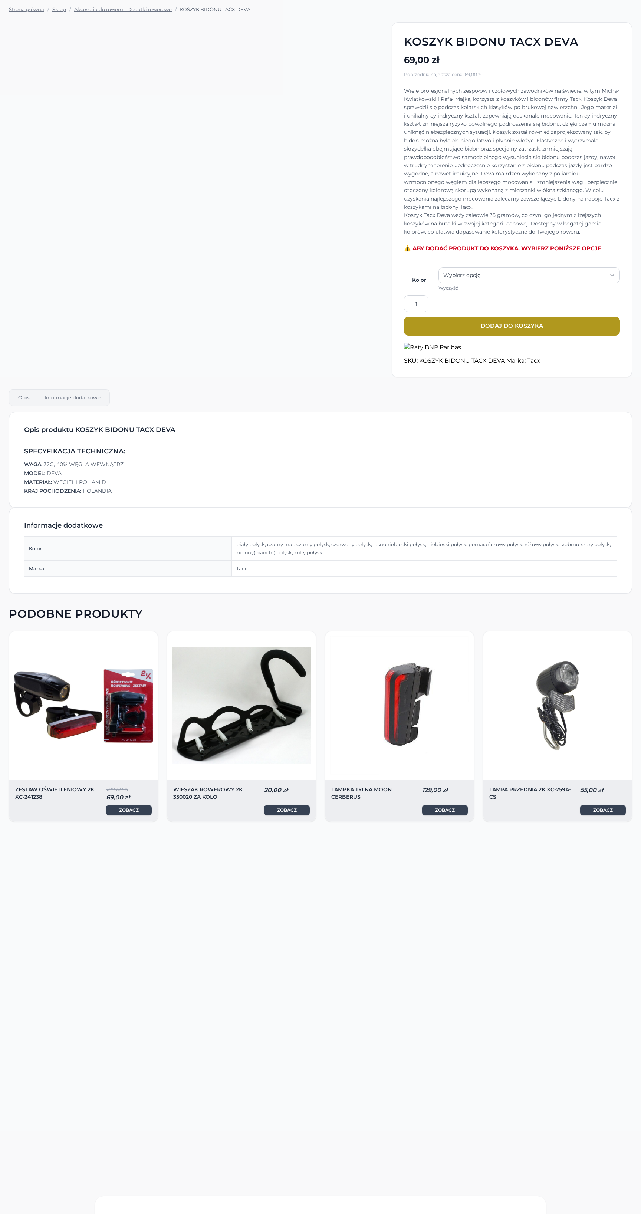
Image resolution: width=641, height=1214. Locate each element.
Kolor (419, 280)
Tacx (533, 360)
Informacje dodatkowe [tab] (73, 397)
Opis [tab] (24, 397)
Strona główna (26, 9)
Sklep (59, 9)
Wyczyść (448, 288)
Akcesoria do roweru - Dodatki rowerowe (123, 9)
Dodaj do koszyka (512, 325)
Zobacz (129, 810)
